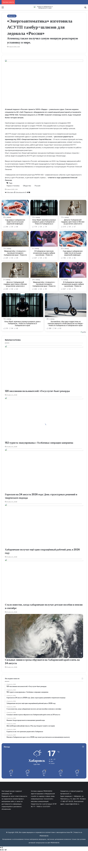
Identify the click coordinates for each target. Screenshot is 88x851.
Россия (37, 186)
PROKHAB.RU (55, 842)
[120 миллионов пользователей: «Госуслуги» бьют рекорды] (44, 367)
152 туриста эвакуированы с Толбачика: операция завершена (39, 442)
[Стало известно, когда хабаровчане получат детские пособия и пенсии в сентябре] (44, 581)
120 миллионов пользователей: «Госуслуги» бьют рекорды (37, 391)
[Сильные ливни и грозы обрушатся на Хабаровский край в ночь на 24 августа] (44, 636)
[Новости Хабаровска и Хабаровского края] (44, 7)
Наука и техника (13, 186)
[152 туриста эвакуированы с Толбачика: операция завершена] (44, 419)
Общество (11, 16)
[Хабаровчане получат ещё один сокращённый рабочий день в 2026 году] (44, 526)
